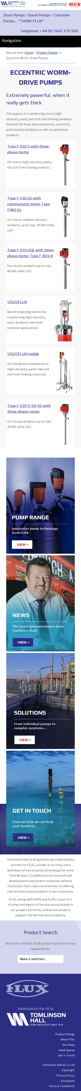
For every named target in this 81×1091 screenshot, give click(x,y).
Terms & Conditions (62, 1086)
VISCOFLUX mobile (23, 353)
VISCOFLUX (17, 301)
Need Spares (67, 1050)
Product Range (47, 52)
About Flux (68, 1039)
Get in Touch (66, 1055)
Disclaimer (68, 1080)
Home (29, 52)
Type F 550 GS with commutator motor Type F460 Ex (28, 204)
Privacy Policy (65, 1075)
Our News (69, 1044)
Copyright (68, 1070)
